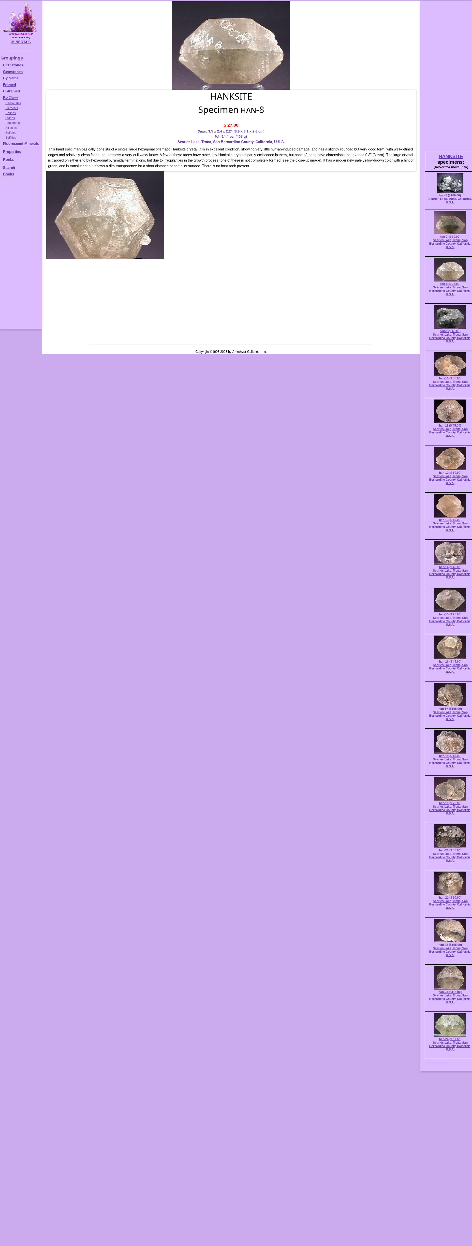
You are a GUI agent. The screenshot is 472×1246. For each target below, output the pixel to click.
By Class (10, 98)
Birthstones (13, 65)
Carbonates (13, 103)
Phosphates (13, 123)
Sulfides (10, 137)
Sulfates (10, 132)
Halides (10, 113)
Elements (11, 108)
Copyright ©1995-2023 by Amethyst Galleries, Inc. (231, 352)
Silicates (11, 128)
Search (9, 167)
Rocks (8, 159)
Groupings (11, 58)
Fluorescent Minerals (21, 143)
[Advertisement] (20, 255)
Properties (12, 151)
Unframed (11, 91)
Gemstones (13, 72)
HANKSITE (451, 156)
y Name (12, 78)
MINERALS (21, 42)
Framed (9, 85)
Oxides (10, 118)
